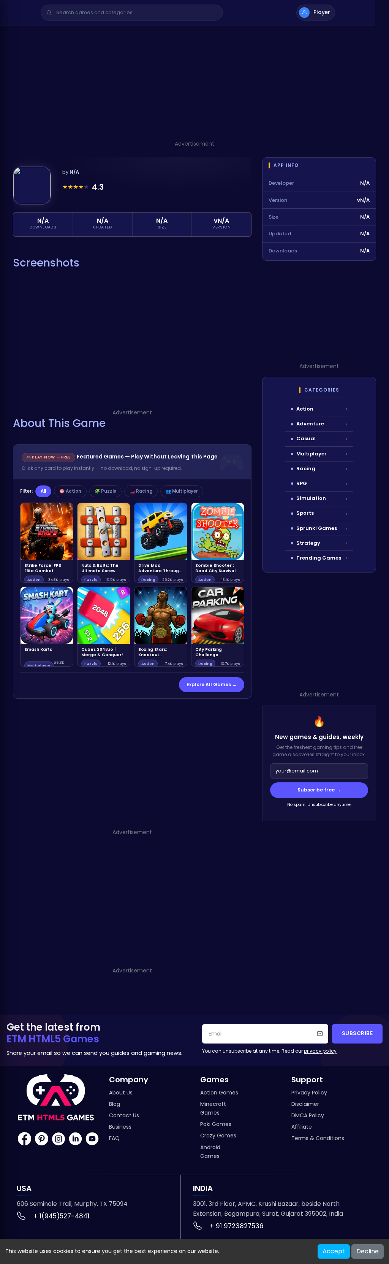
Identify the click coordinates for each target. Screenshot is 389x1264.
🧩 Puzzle (105, 491)
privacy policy (320, 1051)
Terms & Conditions (317, 1138)
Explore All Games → (212, 684)
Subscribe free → (319, 790)
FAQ (114, 1138)
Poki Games (215, 1124)
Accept (334, 1251)
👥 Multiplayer (182, 491)
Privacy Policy (309, 1092)
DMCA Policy (307, 1115)
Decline (367, 1251)
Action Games (219, 1092)
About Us (121, 1092)
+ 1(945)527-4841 (61, 1216)
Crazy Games (218, 1135)
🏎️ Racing (141, 491)
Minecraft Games (213, 1108)
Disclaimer (305, 1104)
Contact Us (124, 1115)
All (43, 491)
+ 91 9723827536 (237, 1226)
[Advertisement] (194, 86)
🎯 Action (70, 491)
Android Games (210, 1151)
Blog (114, 1104)
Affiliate (301, 1127)
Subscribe (357, 1033)
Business (120, 1127)
